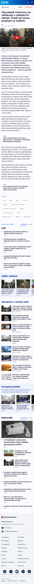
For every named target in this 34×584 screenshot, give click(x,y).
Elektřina (22, 208)
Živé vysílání (5, 541)
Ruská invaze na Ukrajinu (17, 204)
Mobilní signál (27, 217)
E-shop (3, 558)
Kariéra (20, 555)
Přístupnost (23, 581)
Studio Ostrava (22, 548)
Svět (4, 200)
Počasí (3, 555)
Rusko (18, 212)
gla (2, 24)
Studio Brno (21, 544)
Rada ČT (20, 551)
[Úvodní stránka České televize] (9, 517)
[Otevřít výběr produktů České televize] (32, 2)
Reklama (20, 541)
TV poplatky (5, 544)
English (3, 581)
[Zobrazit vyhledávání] (28, 2)
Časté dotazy (22, 562)
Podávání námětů (23, 558)
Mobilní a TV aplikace (8, 562)
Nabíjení (18, 217)
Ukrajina (5, 204)
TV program (5, 537)
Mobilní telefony (7, 217)
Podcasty (4, 551)
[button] (17, 37)
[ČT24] (4, 2)
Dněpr (17, 200)
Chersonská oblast (8, 212)
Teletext (4, 548)
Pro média (21, 537)
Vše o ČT (4, 566)
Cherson (25, 200)
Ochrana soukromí (12, 581)
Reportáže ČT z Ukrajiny (9, 208)
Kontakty (21, 566)
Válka (10, 200)
